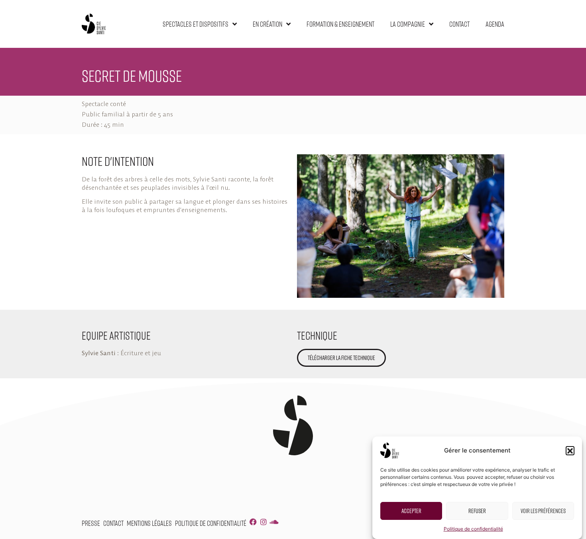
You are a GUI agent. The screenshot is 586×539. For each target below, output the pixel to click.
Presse (91, 523)
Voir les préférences (543, 511)
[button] (570, 450)
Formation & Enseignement (340, 24)
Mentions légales (149, 523)
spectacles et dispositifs (195, 24)
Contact (459, 24)
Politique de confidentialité (473, 529)
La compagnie (407, 24)
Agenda (495, 24)
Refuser (477, 511)
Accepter (411, 511)
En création (267, 24)
